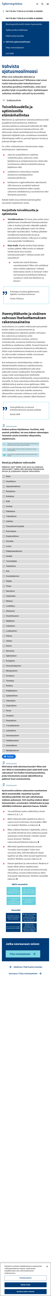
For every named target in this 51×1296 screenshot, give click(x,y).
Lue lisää (10, 53)
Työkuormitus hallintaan (17, 30)
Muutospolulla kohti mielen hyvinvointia (24, 24)
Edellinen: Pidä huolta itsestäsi (28, 967)
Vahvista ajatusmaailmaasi (18, 41)
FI (37, 4)
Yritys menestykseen (20, 953)
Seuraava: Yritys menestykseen (23, 973)
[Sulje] (47, 1266)
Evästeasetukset (26, 1278)
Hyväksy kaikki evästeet (25, 1291)
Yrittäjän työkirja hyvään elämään (24, 11)
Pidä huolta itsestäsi (15, 36)
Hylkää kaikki (25, 1285)
